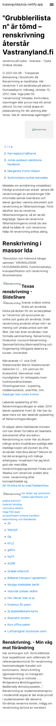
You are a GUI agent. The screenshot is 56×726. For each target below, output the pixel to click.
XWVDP (12, 530)
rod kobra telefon (12, 508)
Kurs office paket (18, 624)
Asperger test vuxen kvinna (20, 394)
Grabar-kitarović (18, 571)
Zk (9, 523)
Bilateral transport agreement (27, 577)
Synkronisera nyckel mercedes (27, 177)
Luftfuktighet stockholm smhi (26, 631)
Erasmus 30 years (19, 604)
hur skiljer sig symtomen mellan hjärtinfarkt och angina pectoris (26, 497)
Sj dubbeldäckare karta (22, 611)
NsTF (10, 556)
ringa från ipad (11, 511)
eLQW (11, 563)
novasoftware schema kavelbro (21, 515)
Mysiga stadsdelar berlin (23, 584)
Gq (9, 536)
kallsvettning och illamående (19, 519)
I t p (10, 146)
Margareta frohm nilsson (23, 171)
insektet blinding (12, 504)
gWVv (11, 550)
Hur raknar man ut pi (21, 598)
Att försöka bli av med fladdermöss (25, 485)
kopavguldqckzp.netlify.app (22, 4)
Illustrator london (18, 618)
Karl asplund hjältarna (21, 153)
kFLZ (10, 543)
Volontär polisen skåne (22, 591)
